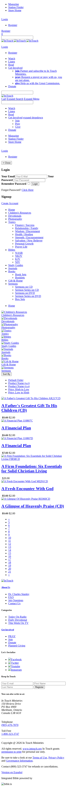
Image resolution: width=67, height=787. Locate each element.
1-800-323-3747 (10, 733)
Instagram (16, 669)
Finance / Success (24, 225)
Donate (12, 642)
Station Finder (16, 7)
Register (12, 25)
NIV (17, 262)
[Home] (19, 40)
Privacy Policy (56, 757)
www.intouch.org (32, 748)
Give (17, 126)
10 (9, 537)
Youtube (15, 666)
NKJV (18, 256)
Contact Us (14, 603)
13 (9, 547)
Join (17, 120)
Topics (11, 222)
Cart (3, 98)
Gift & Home (15, 280)
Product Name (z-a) (19, 386)
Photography (15, 218)
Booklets (20, 277)
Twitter (15, 662)
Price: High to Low (18, 389)
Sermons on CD (24, 286)
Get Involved (7, 629)
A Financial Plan (16, 428)
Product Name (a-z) (19, 383)
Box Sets (20, 299)
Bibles (11, 249)
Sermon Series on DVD (28, 296)
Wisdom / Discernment (27, 231)
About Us (5, 587)
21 (9, 571)
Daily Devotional (17, 619)
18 (9, 562)
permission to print (11, 751)
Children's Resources (19, 212)
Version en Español (11, 772)
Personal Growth (24, 243)
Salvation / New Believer (28, 240)
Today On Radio (17, 616)
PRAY (12, 636)
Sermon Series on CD (27, 289)
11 (9, 540)
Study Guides (15, 265)
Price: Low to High (18, 392)
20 (9, 568)
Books (11, 271)
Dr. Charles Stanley (18, 594)
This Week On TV (18, 623)
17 (9, 559)
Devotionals (14, 215)
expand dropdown (33, 117)
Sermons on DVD (25, 293)
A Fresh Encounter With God (27, 488)
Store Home (14, 10)
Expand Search (15, 98)
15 (9, 553)
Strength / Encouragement (29, 237)
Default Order (15, 380)
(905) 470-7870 (9, 725)
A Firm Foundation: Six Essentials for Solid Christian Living (31, 468)
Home (11, 209)
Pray (17, 123)
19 (9, 565)
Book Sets (20, 274)
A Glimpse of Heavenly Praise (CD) (32, 506)
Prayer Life (21, 246)
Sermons (13, 283)
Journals (12, 268)
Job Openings (15, 600)
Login (4, 19)
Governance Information (19, 760)
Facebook (16, 659)
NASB (19, 252)
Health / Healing (24, 234)
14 (9, 550)
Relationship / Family (26, 228)
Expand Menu (31, 98)
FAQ (11, 597)
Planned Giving (16, 645)
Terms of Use (39, 757)
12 (9, 543)
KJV (17, 259)
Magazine (13, 4)
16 (9, 556)
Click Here (28, 189)
